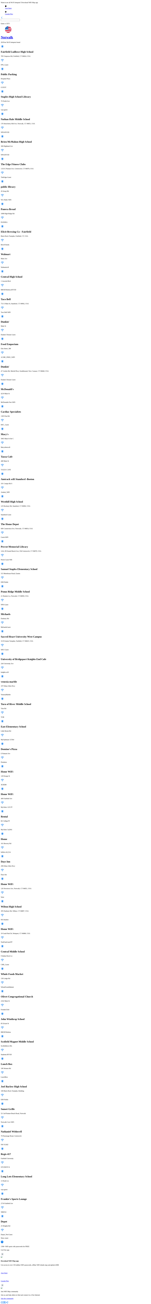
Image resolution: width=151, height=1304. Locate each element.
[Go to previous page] (2, 18)
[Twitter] (4, 1303)
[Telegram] (7, 1303)
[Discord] (2, 1303)
